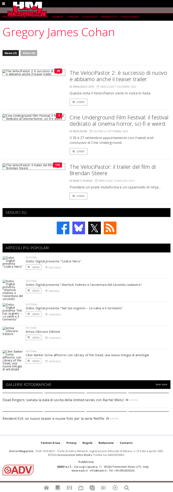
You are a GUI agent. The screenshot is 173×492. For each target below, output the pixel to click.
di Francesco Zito (82, 87)
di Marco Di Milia (81, 181)
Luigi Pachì (89, 17)
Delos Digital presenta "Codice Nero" (53, 261)
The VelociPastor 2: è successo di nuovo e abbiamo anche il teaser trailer (118, 76)
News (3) (11, 53)
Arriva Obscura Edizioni (43, 331)
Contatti (126, 443)
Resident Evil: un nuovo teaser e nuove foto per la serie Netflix (54, 418)
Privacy (71, 443)
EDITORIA (31, 257)
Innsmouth (109, 17)
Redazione (106, 443)
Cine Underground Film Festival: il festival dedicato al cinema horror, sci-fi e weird (119, 120)
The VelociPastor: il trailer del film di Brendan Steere (113, 170)
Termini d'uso (51, 443)
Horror (57, 17)
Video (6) (29, 53)
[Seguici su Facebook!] (63, 228)
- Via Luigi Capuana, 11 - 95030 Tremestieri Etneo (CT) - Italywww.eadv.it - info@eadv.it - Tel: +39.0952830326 (103, 468)
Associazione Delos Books (74, 455)
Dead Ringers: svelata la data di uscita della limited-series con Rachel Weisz (63, 400)
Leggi (80, 102)
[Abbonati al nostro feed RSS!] (110, 228)
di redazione (78, 131)
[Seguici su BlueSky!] (79, 228)
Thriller (72, 17)
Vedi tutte (161, 384)
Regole (87, 443)
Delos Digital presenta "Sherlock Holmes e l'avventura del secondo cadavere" (84, 284)
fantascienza (130, 17)
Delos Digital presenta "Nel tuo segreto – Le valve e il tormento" (74, 308)
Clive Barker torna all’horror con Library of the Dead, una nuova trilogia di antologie (87, 355)
